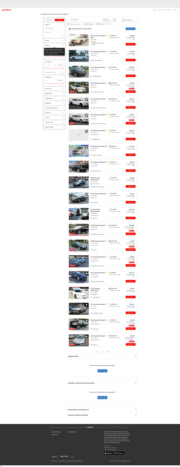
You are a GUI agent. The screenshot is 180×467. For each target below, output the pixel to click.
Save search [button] (59, 20)
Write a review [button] (102, 371)
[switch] (61, 72)
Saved (163, 10)
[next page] (107, 351)
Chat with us (55, 434)
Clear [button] (62, 36)
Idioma (55, 456)
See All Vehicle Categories (110, 449)
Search (159, 10)
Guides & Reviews (72, 432)
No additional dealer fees (129, 226)
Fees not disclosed (130, 53)
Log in (72, 457)
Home (154, 10)
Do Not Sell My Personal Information (74, 461)
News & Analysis (56, 432)
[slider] (46, 56)
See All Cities (107, 445)
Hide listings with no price (50, 72)
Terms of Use (55, 461)
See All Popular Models (110, 447)
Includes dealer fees (130, 37)
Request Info (131, 44)
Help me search (130, 28)
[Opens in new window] (108, 453)
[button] (54, 28)
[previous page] (97, 351)
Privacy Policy (62, 461)
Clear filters (108, 24)
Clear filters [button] (49, 20)
